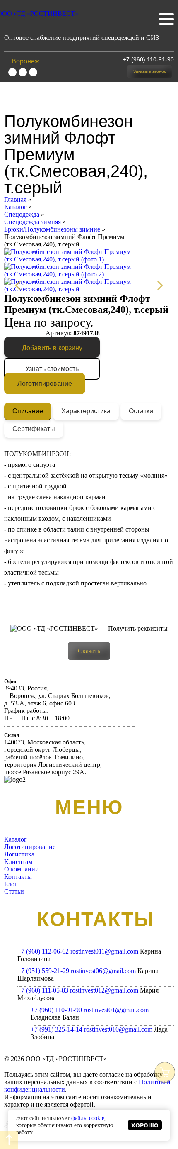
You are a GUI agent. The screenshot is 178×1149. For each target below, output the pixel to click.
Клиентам (18, 861)
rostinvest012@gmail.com (104, 990)
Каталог (15, 839)
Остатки (141, 411)
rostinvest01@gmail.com (116, 1009)
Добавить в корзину (52, 347)
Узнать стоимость (52, 368)
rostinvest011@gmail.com (104, 951)
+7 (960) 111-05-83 (42, 990)
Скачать (89, 650)
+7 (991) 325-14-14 (56, 1029)
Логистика (19, 854)
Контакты (18, 876)
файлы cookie (87, 1118)
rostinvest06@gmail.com (103, 970)
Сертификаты (33, 428)
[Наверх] (9, 1140)
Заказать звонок (149, 71)
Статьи (14, 891)
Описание (27, 411)
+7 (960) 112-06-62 (43, 951)
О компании (21, 869)
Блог (10, 884)
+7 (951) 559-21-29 (43, 970)
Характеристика (86, 411)
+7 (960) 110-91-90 (148, 59)
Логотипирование (44, 383)
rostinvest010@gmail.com (118, 1029)
